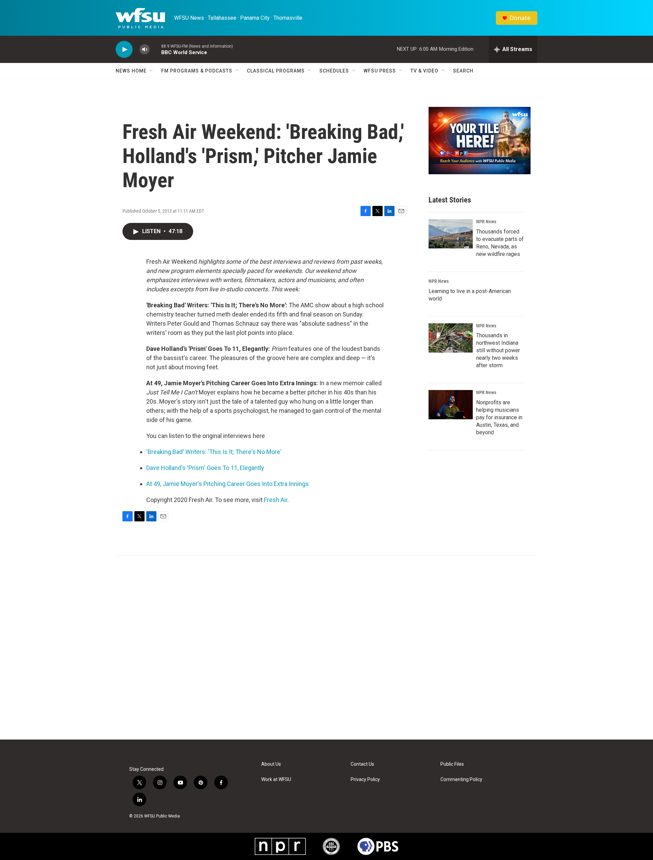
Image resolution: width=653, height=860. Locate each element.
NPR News (486, 221)
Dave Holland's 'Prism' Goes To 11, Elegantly (205, 467)
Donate (520, 17)
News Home (131, 71)
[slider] (155, 49)
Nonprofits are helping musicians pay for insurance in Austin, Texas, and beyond (499, 417)
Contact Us (362, 764)
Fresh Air (275, 499)
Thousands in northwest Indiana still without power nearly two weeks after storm (498, 350)
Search (463, 71)
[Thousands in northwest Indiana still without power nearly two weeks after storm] (451, 338)
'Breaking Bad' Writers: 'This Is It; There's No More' (214, 451)
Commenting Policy (461, 779)
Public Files (452, 764)
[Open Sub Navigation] (151, 71)
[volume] (144, 49)
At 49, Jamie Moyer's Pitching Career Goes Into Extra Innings (227, 483)
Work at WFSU (276, 779)
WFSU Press (380, 71)
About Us (271, 764)
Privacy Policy (365, 779)
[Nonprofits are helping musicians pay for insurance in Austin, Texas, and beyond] (451, 404)
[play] (124, 49)
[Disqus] (326, 648)
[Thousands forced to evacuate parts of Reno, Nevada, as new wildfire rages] (451, 233)
